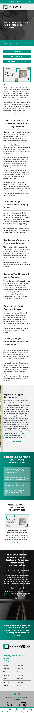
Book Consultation (18, 61)
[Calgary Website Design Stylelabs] (17, 705)
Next (32, 530)
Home (5, 42)
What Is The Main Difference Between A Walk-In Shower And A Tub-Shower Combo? (16, 470)
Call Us (18, 51)
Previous (2, 530)
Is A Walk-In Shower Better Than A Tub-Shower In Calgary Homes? (16, 478)
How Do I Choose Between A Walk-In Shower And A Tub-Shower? (14, 492)
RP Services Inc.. (16, 697)
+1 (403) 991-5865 (9, 661)
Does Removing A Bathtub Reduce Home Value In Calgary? (15, 484)
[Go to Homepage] (13, 7)
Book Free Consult (15, 1)
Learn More (18, 56)
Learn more (16, 545)
